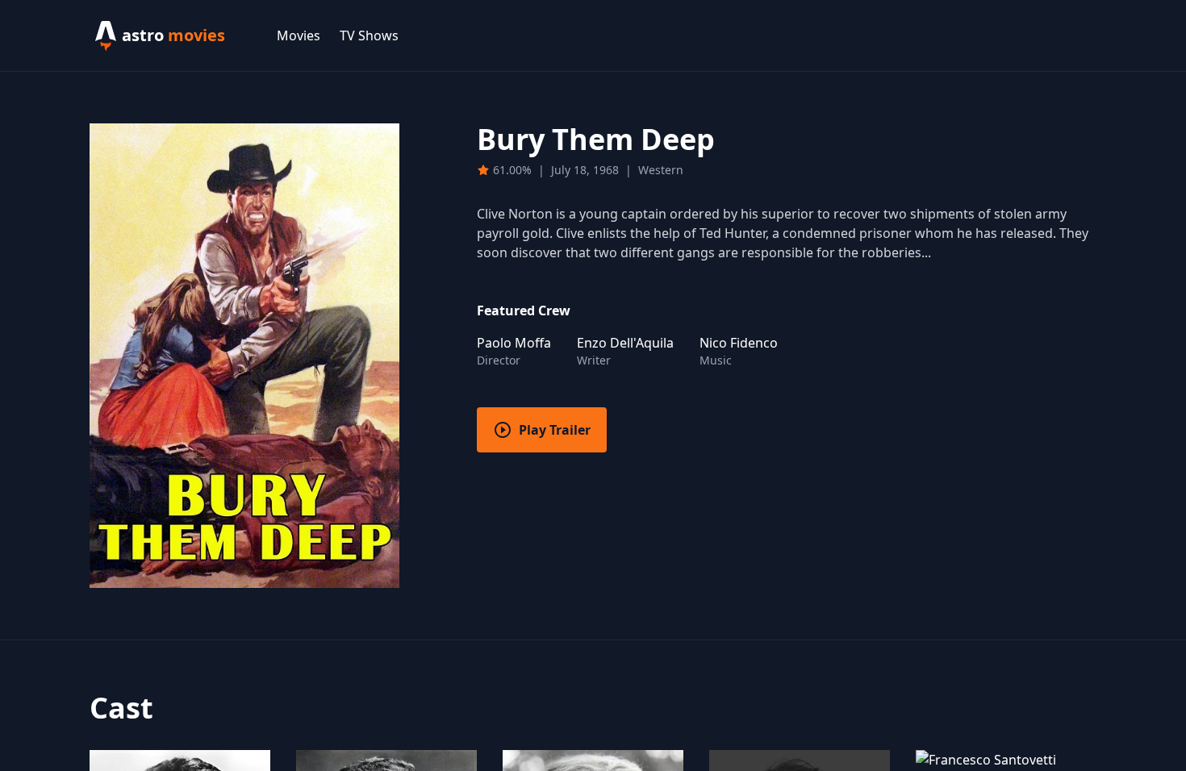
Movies (298, 35)
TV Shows (369, 35)
